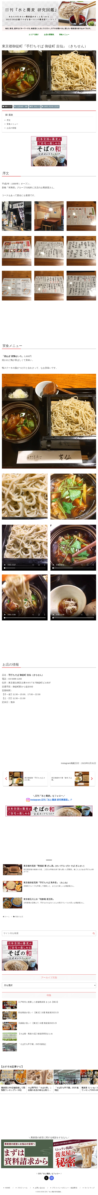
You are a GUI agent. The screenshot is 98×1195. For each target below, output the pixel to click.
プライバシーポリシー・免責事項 (64, 1188)
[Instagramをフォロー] (51, 1178)
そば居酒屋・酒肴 (22, 106)
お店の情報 (11, 128)
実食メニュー (12, 124)
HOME (7, 1188)
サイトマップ (89, 1188)
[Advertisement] (49, 322)
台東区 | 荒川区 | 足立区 (51, 106)
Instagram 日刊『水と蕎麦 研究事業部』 (50, 799)
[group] (13, 1082)
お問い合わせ (40, 1188)
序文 (9, 120)
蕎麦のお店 (8, 106)
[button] (94, 933)
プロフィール (22, 1188)
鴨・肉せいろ (35, 106)
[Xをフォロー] (46, 1178)
